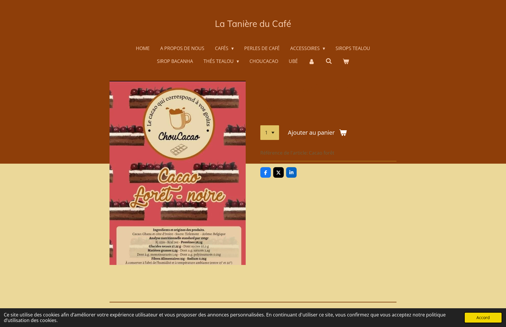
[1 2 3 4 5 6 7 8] (269, 132)
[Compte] (312, 61)
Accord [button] (483, 317)
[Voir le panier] (346, 61)
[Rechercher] (329, 61)
